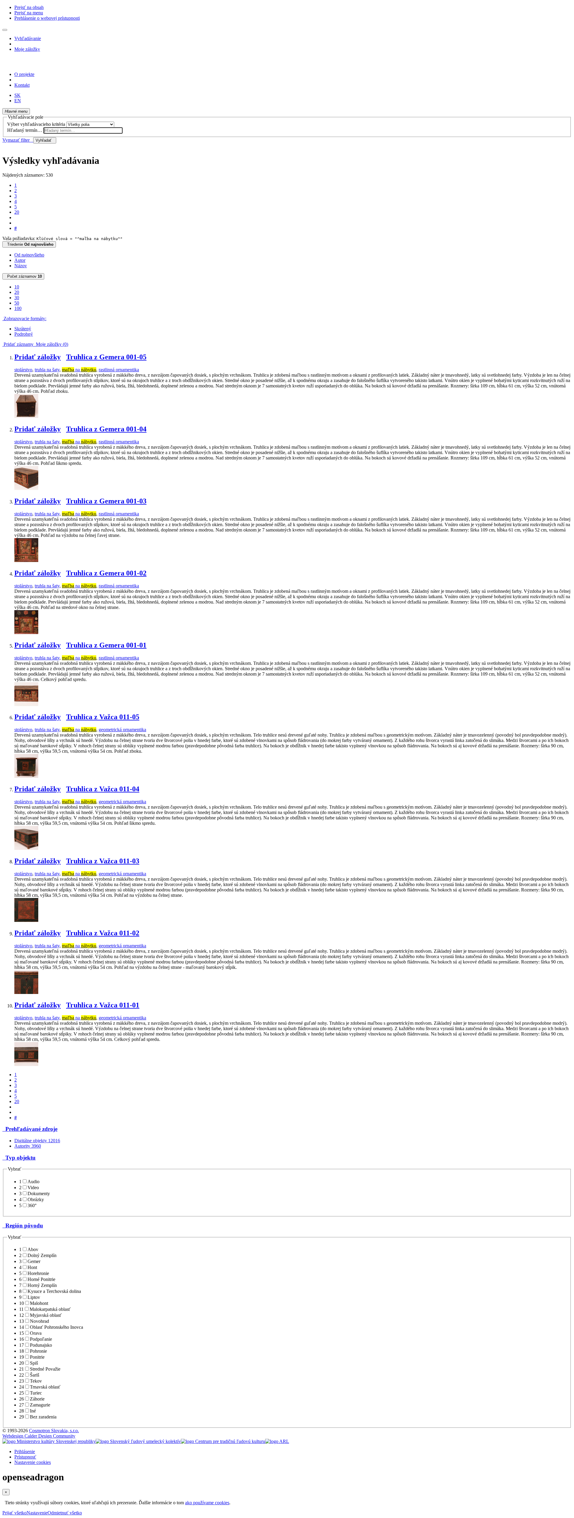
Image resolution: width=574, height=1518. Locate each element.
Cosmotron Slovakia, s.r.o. (54, 1430)
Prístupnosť (25, 1456)
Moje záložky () (50, 344)
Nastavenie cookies (32, 1462)
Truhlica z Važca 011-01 (102, 1005)
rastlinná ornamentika (119, 369)
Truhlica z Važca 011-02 (102, 933)
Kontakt (22, 85)
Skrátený (22, 328)
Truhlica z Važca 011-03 (102, 861)
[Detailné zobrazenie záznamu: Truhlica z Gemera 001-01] (26, 704)
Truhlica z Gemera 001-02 (106, 573)
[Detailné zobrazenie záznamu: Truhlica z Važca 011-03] (26, 920)
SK (17, 95)
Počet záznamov (23, 276)
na (79, 369)
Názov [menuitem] (20, 265)
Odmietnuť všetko (65, 1512)
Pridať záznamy (17, 344)
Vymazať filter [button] (17, 140)
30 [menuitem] (16, 297)
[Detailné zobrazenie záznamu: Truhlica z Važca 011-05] (26, 776)
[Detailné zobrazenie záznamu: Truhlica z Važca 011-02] (26, 992)
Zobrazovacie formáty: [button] (24, 318)
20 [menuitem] (16, 292)
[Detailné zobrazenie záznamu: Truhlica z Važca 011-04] (26, 848)
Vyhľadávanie (27, 38)
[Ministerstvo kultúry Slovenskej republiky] (49, 1441)
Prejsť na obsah (29, 7)
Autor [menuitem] (19, 260)
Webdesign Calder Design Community (38, 1435)
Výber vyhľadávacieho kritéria (36, 124)
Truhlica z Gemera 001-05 (106, 357)
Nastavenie (37, 1512)
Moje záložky (27, 49)
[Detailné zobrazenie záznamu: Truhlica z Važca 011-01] (26, 1064)
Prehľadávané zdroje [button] (29, 1129)
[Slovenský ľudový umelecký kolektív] (138, 1441)
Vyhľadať (45, 140)
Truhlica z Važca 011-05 (102, 717)
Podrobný (23, 334)
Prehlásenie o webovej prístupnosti (47, 18)
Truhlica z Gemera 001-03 (106, 501)
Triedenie (29, 244)
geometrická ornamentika (122, 729)
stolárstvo (23, 369)
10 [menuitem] (16, 286)
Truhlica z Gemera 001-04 (106, 429)
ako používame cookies (207, 1502)
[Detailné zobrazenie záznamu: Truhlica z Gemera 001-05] (26, 416)
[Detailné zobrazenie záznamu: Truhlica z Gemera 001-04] (26, 488)
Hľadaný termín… (24, 130)
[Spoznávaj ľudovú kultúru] (39, 64)
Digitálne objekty (37, 1140)
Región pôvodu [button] (22, 1225)
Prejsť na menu (28, 12)
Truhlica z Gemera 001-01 (106, 645)
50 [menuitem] (16, 303)
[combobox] (83, 130)
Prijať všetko (14, 1512)
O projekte (24, 74)
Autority (27, 1146)
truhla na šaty (47, 369)
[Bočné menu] (4, 30)
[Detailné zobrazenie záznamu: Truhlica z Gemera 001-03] (26, 560)
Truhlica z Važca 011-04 (102, 789)
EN (17, 100)
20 (16, 212)
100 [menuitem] (18, 308)
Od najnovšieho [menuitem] (29, 254)
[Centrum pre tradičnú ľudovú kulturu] (223, 1441)
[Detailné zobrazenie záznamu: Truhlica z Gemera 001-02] (26, 632)
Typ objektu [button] (19, 1157)
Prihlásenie (24, 1451)
